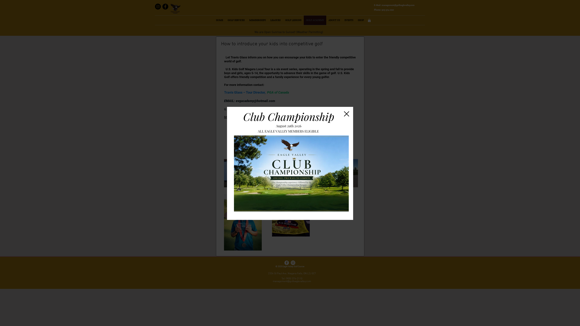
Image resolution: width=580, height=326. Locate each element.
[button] (346, 114)
